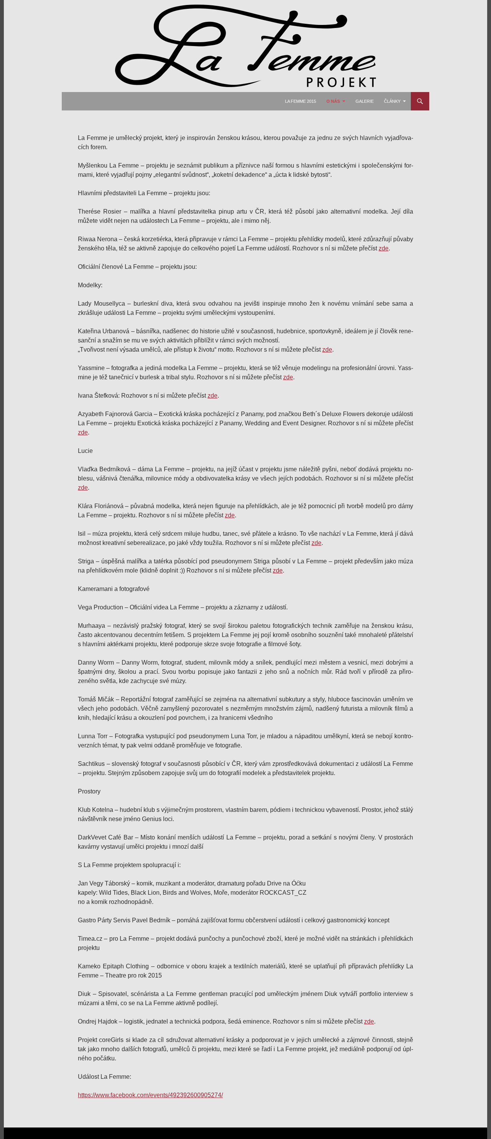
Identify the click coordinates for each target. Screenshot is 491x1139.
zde (384, 248)
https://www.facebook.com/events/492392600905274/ (150, 1095)
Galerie (365, 101)
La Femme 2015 (300, 101)
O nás (333, 101)
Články (392, 101)
